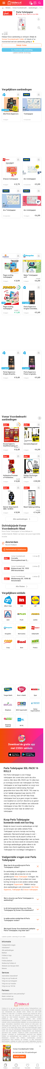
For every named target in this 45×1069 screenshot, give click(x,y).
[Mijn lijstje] (35, 3)
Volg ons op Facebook (9, 978)
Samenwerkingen (8, 999)
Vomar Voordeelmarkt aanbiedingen (14, 418)
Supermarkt (18, 884)
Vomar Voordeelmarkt (19, 8)
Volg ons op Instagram (9, 981)
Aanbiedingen (33, 8)
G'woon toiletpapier (30, 890)
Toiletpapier (16, 890)
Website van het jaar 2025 (10, 966)
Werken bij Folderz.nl (9, 963)
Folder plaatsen (7, 960)
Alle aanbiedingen (8, 950)
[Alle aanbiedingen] (39, 418)
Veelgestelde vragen (8, 945)
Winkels (8, 8)
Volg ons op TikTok (8, 986)
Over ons (5, 958)
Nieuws (4, 968)
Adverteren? (6, 947)
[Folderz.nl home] (14, 3)
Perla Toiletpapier (21, 877)
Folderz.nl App (7, 955)
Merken (4, 953)
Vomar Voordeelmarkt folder (13, 39)
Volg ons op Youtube (9, 983)
